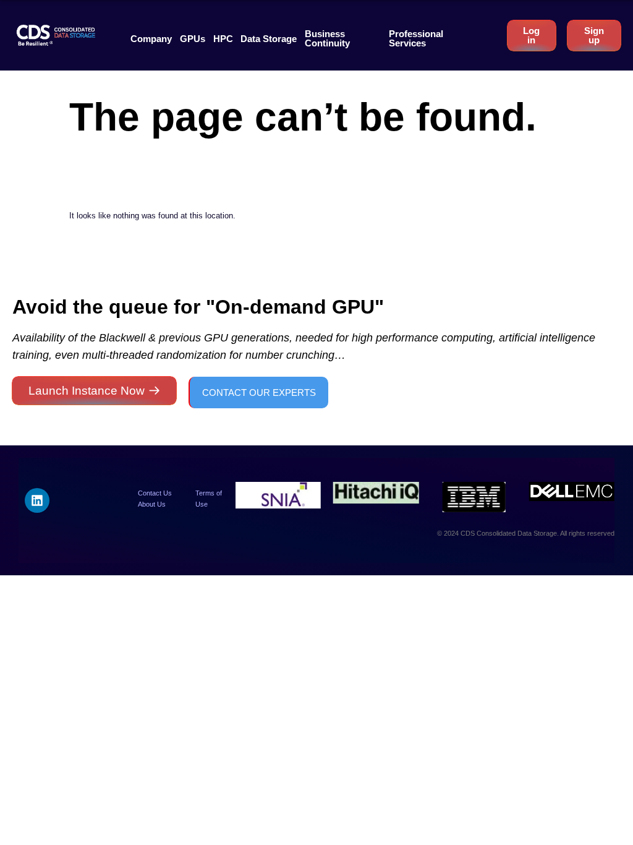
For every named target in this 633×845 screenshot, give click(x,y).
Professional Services (416, 38)
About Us (152, 504)
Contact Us (155, 493)
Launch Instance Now (86, 390)
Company (151, 38)
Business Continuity (327, 38)
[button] (151, 38)
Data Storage (268, 38)
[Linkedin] (37, 500)
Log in (531, 35)
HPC (223, 38)
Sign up (594, 35)
